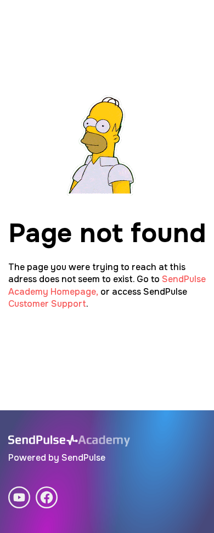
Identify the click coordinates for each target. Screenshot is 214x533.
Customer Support (47, 304)
